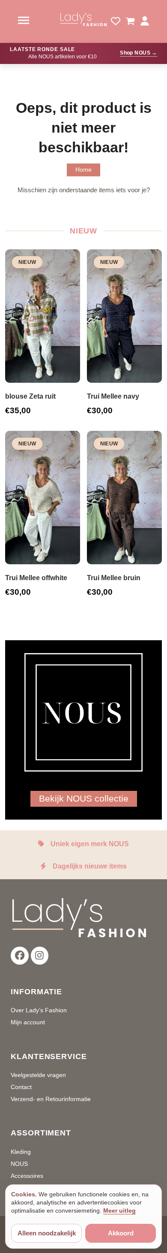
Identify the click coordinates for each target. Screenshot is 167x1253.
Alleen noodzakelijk (47, 1233)
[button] (130, 21)
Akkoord (121, 1233)
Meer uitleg (119, 1210)
